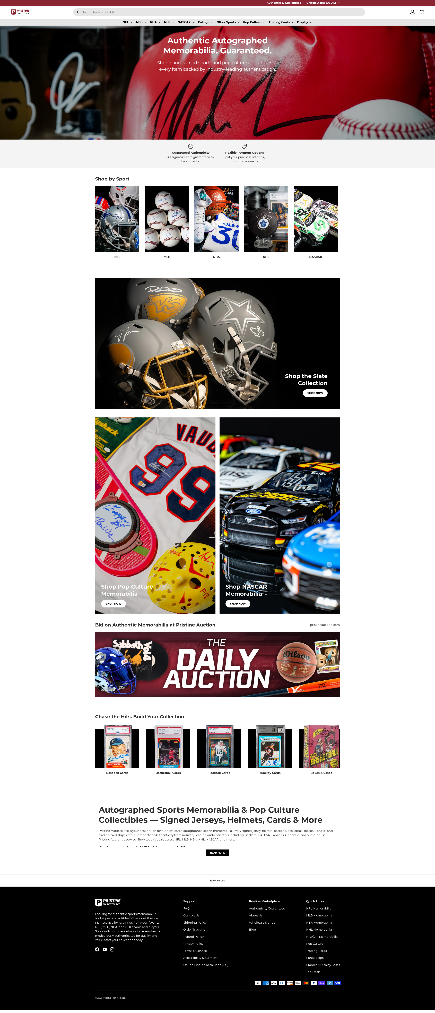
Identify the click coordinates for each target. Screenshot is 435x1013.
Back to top (217, 880)
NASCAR (184, 22)
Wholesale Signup (262, 922)
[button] (422, 12)
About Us (255, 915)
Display (302, 22)
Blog (252, 929)
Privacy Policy (193, 943)
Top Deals (313, 972)
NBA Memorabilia (319, 922)
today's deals (155, 839)
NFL (126, 22)
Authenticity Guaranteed (284, 2)
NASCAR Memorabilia (322, 936)
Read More (217, 852)
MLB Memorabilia (319, 915)
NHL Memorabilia (319, 929)
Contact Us (191, 915)
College (203, 22)
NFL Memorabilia (318, 908)
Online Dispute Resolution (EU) (205, 964)
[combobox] (219, 12)
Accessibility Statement (200, 957)
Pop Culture (252, 22)
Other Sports (226, 22)
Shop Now (315, 393)
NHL (167, 22)
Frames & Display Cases (323, 964)
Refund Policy (193, 936)
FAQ (186, 908)
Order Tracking (194, 929)
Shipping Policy (194, 922)
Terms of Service (195, 950)
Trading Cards (279, 22)
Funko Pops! (315, 957)
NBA (153, 22)
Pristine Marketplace (114, 997)
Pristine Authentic (112, 839)
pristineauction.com (325, 624)
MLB (139, 22)
